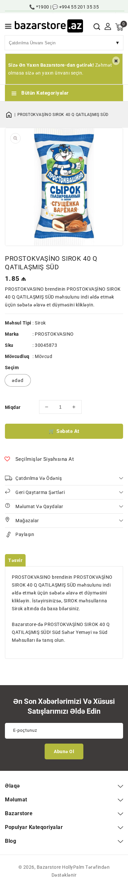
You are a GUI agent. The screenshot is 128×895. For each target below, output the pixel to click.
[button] (8, 27)
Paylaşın (24, 534)
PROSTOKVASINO (54, 334)
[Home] (11, 115)
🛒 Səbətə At (64, 431)
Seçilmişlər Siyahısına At (44, 459)
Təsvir (15, 560)
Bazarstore (49, 867)
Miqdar (12, 407)
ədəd (18, 380)
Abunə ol (64, 751)
